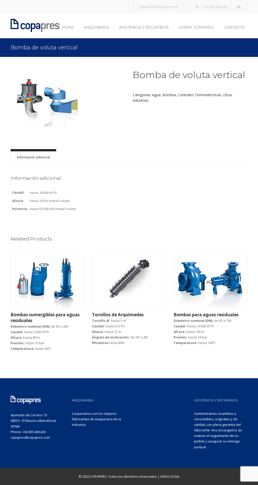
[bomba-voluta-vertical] (47, 99)
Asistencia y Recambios (144, 27)
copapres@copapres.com (158, 6)
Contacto (234, 27)
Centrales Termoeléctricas (199, 94)
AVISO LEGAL (170, 476)
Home (68, 27)
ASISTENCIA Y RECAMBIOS (216, 400)
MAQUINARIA (82, 400)
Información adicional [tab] (33, 157)
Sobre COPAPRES (196, 27)
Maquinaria (96, 27)
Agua (156, 94)
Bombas (169, 94)
